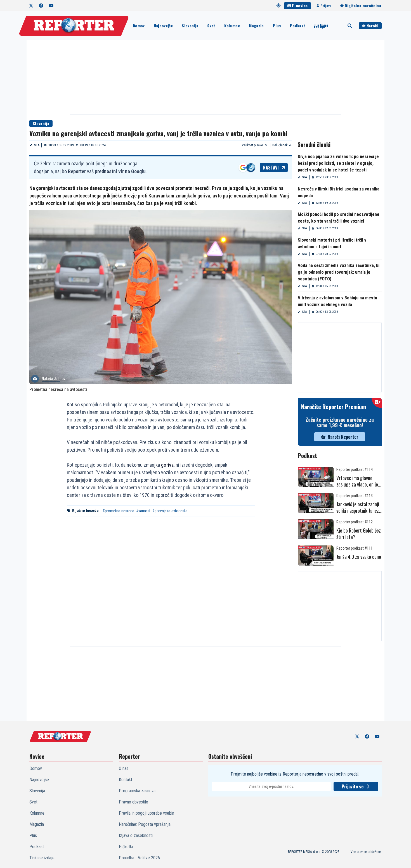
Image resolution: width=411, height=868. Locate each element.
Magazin (256, 25)
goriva (167, 465)
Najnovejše (163, 25)
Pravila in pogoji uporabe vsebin (146, 813)
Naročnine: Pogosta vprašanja (145, 824)
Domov (139, 25)
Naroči (372, 25)
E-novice (300, 5)
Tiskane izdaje (321, 25)
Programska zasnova (137, 790)
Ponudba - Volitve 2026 (139, 857)
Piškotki (126, 846)
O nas (123, 768)
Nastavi (271, 167)
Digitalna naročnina (363, 5)
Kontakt (125, 779)
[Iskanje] (349, 25)
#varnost (143, 511)
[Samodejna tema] (278, 5)
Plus (277, 25)
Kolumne (232, 25)
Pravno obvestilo (133, 802)
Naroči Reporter (343, 436)
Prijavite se (352, 786)
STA (36, 145)
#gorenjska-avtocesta (169, 511)
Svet (211, 25)
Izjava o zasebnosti (136, 835)
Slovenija (190, 25)
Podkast (297, 25)
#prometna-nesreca (118, 511)
